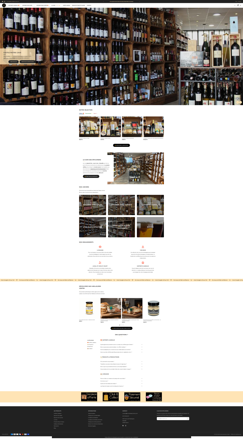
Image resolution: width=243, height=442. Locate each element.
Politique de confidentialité (94, 415)
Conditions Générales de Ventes (95, 419)
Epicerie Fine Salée (58, 415)
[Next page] (163, 308)
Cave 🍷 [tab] (95, 113)
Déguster (121, 210)
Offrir (150, 210)
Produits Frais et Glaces (78, 5)
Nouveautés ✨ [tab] (88, 113)
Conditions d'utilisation (93, 417)
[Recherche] (234, 5)
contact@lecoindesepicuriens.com (13, 1)
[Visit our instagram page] (5, 2)
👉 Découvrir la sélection (121, 145)
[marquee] (121, 280)
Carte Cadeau (66, 5)
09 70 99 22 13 (125, 416)
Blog (55, 428)
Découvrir (92, 210)
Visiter (92, 232)
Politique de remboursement (94, 421)
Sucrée (32, 61)
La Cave (55, 419)
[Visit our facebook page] (3, 2)
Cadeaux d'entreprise (58, 424)
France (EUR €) (5, 434)
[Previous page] (79, 308)
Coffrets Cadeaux (57, 413)
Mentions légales (92, 426)
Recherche (56, 426)
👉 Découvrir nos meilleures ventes (121, 328)
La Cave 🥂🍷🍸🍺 (55, 5)
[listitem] (117, 1)
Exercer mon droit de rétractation (95, 424)
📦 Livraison (89, 348)
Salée (23, 61)
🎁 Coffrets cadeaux (91, 342)
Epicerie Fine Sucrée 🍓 (42, 5)
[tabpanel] (121, 129)
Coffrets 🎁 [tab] (81, 113)
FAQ (236, 1)
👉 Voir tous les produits (91, 176)
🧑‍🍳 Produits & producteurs (90, 345)
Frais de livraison (91, 413)
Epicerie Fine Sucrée (58, 417)
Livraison (239, 1)
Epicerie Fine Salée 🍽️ (27, 5)
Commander (150, 232)
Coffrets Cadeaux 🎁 (13, 5)
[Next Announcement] (139, 1)
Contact (89, 5)
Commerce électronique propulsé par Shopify (222, 434)
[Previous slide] (237, 102)
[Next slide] (240, 102)
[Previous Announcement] (103, 1)
